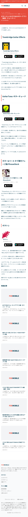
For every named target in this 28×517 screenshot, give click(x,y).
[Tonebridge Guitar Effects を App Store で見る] (8, 56)
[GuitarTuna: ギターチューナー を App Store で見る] (8, 119)
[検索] (22, 5)
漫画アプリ (3, 482)
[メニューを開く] (25, 5)
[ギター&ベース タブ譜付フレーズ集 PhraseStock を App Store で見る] (8, 185)
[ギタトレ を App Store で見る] (8, 244)
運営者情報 (3, 489)
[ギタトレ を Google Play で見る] (19, 244)
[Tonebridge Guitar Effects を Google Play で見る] (19, 56)
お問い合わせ (4, 493)
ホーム (2, 12)
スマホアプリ (7, 12)
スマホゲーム (4, 480)
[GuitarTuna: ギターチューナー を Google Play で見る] (19, 118)
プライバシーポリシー (6, 491)
